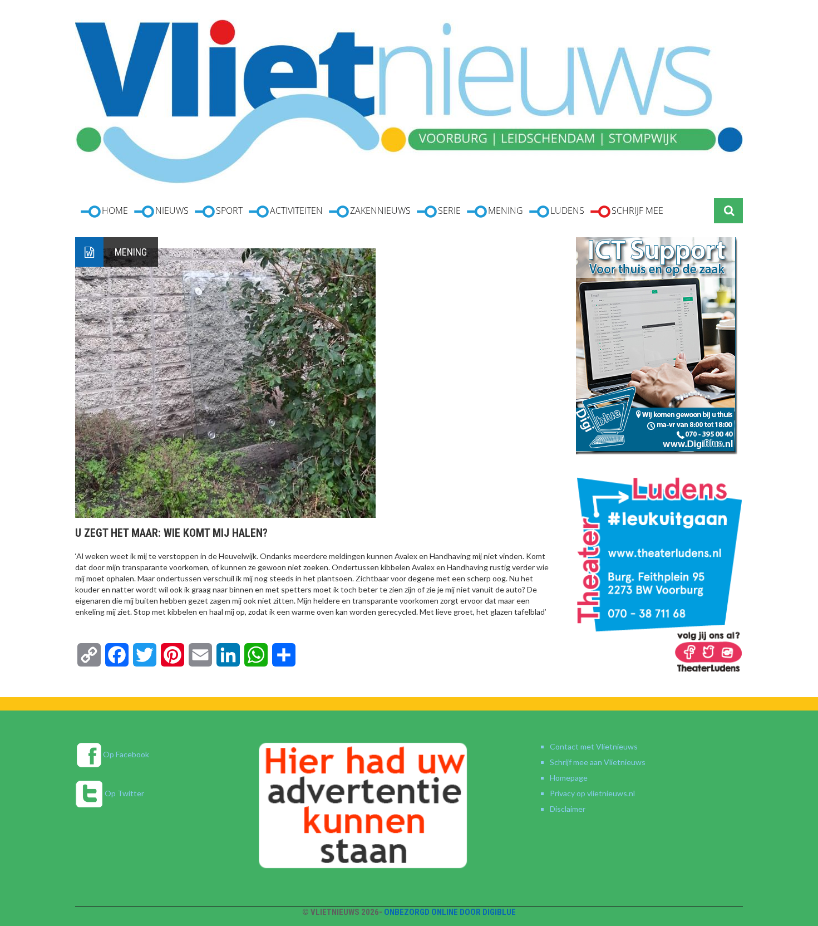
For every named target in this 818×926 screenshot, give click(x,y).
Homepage (569, 777)
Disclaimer (567, 809)
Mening (131, 252)
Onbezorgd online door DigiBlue (450, 912)
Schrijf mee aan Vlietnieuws (597, 762)
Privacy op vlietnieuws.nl (592, 793)
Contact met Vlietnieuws (594, 746)
